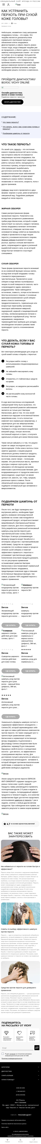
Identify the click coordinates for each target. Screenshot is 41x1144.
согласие (12, 1054)
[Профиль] (8, 5)
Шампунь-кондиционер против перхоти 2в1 (29, 613)
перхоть (17, 149)
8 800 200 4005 (20, 1088)
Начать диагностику (12, 102)
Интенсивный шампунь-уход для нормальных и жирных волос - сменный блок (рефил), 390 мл (29, 659)
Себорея (5, 190)
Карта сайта (4, 1127)
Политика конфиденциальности (12, 1058)
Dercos (4, 607)
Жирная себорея (8, 240)
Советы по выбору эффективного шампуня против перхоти (19, 930)
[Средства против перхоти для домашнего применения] (20, 972)
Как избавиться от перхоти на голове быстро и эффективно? (20, 867)
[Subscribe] (36, 1047)
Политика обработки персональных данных (13, 1123)
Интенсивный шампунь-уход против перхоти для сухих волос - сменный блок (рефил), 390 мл (10, 705)
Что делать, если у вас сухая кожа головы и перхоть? (21, 127)
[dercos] (4, 814)
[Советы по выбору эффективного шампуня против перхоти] (20, 914)
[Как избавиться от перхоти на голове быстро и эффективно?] (20, 851)
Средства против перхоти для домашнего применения (18, 988)
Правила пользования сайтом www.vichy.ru (13, 1120)
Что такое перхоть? (11, 122)
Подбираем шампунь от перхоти (16, 133)
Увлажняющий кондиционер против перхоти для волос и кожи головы (10, 613)
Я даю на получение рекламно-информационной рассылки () (18, 1054)
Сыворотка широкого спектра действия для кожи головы (10, 659)
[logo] (21, 4)
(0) (12, 604)
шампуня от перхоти (23, 800)
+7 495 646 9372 (20, 1091)
